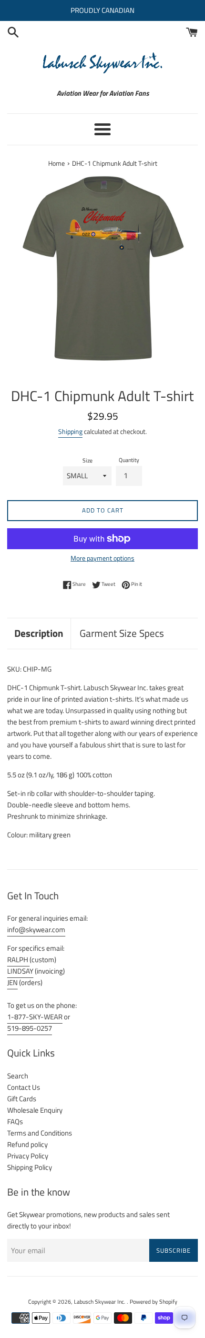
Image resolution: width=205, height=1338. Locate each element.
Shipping (70, 431)
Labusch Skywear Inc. (100, 1301)
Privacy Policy (27, 1155)
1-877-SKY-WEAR (34, 1016)
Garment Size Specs (122, 633)
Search (17, 1075)
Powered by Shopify (153, 1301)
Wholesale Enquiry (34, 1110)
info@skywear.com (36, 929)
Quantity (129, 459)
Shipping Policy (29, 1167)
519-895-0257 (29, 1028)
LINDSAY (20, 971)
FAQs (15, 1121)
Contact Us (23, 1087)
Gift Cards (21, 1098)
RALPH (18, 959)
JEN (12, 982)
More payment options (102, 558)
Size (87, 460)
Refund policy (27, 1144)
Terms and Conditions (39, 1132)
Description (38, 633)
